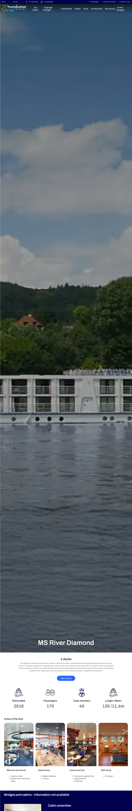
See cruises (66, 678)
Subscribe (95, 2)
